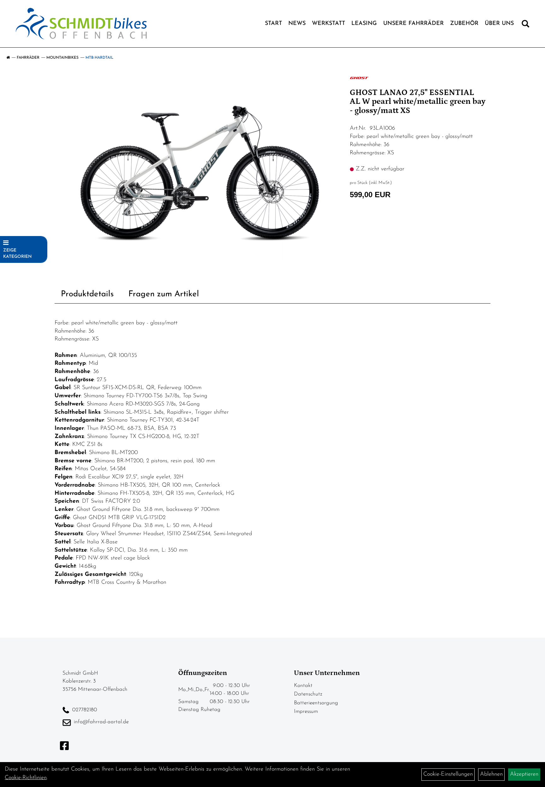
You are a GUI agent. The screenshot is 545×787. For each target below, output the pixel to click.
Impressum (306, 711)
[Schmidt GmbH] (81, 23)
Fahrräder (28, 58)
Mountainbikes (62, 58)
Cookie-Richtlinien (26, 778)
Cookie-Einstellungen (448, 774)
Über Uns (499, 24)
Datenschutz (308, 694)
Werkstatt (328, 24)
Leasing (364, 24)
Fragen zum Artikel (163, 294)
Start (273, 24)
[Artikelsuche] (525, 25)
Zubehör (464, 24)
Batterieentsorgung (316, 703)
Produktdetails (87, 294)
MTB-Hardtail (99, 58)
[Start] (8, 58)
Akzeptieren (524, 774)
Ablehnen (491, 774)
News (297, 24)
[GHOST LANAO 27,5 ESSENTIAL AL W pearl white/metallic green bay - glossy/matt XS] (200, 168)
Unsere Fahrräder (413, 24)
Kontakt (303, 685)
